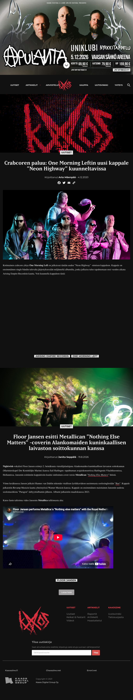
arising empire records (52, 356)
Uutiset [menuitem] (14, 85)
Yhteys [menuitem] (119, 85)
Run (117, 483)
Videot (70, 620)
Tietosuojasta (116, 617)
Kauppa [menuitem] (83, 85)
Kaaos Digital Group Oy (47, 682)
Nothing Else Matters (98, 474)
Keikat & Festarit (75, 617)
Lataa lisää (66, 592)
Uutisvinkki (114, 614)
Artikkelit (92, 617)
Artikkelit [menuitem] (32, 85)
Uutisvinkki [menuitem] (101, 85)
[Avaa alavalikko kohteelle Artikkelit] (40, 85)
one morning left (85, 356)
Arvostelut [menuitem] (52, 85)
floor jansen (66, 580)
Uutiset (66, 152)
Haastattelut (94, 620)
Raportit (92, 614)
